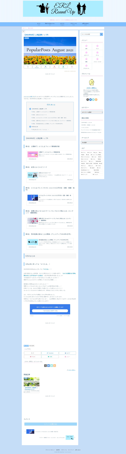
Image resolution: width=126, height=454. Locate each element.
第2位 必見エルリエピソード (39, 114)
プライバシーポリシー (50, 449)
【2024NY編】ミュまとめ (86, 122)
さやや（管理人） (92, 88)
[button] (72, 66)
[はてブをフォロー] (48, 365)
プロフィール (64, 449)
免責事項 (58, 449)
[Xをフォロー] (45, 365)
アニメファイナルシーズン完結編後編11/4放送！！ (91, 129)
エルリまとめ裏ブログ (30, 96)
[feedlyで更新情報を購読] (51, 365)
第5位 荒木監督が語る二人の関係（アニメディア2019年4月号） (47, 123)
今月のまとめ (35, 126)
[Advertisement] (50, 84)
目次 (48, 104)
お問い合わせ (77, 449)
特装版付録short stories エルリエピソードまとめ (91, 132)
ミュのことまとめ (84, 127)
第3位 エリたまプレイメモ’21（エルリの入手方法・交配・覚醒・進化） (49, 117)
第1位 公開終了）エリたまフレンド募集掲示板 (43, 111)
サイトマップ (71, 449)
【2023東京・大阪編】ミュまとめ (88, 124)
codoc (68, 315)
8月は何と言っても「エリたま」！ (40, 129)
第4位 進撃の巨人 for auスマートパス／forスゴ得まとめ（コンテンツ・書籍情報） (52, 120)
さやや (61, 315)
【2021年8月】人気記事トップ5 (39, 108)
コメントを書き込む (50, 424)
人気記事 (26, 345)
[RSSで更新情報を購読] (54, 365)
